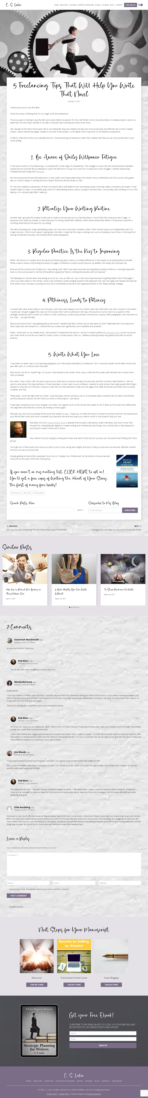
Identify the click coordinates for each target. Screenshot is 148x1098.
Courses (105, 5)
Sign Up (103, 1045)
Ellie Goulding (22, 807)
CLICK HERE (76, 471)
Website (102, 883)
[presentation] (25, 569)
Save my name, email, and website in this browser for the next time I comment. (39, 889)
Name (11, 883)
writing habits (39, 493)
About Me (64, 5)
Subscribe (129, 510)
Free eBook (130, 5)
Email (57, 883)
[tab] (69, 607)
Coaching (73, 5)
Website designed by (86, 1094)
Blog (112, 5)
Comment (13, 855)
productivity (16, 493)
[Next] (142, 579)
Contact (119, 5)
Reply (138, 640)
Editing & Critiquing (86, 5)
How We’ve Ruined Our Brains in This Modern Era (23, 591)
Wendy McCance (23, 681)
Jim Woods (20, 752)
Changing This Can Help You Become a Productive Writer (116, 528)
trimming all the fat (113, 332)
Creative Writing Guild (56, 422)
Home (56, 5)
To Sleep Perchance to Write (119, 589)
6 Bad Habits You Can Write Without (71, 591)
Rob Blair (27, 493)
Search (80, 510)
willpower (40, 171)
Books (98, 5)
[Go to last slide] (6, 579)
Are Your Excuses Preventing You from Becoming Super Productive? (37, 528)
